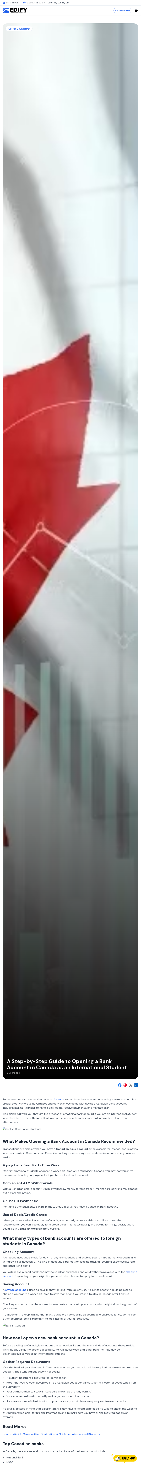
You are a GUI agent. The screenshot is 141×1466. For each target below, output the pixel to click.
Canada (59, 1099)
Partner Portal (122, 10)
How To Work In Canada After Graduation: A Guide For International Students (51, 1434)
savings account (15, 1290)
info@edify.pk (12, 2)
